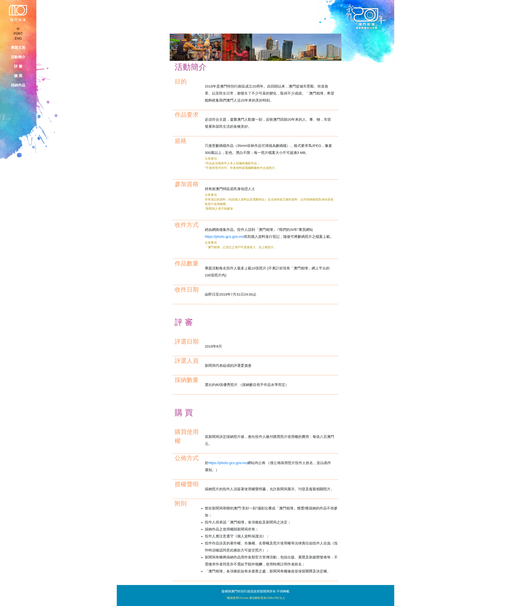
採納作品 (18, 85)
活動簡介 (18, 57)
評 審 (18, 66)
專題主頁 (18, 48)
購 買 (18, 76)
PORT (18, 33)
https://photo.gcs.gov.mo (224, 237)
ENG (18, 38)
